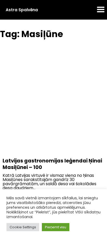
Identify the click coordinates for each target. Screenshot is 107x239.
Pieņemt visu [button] (55, 227)
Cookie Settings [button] (23, 227)
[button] (101, 10)
